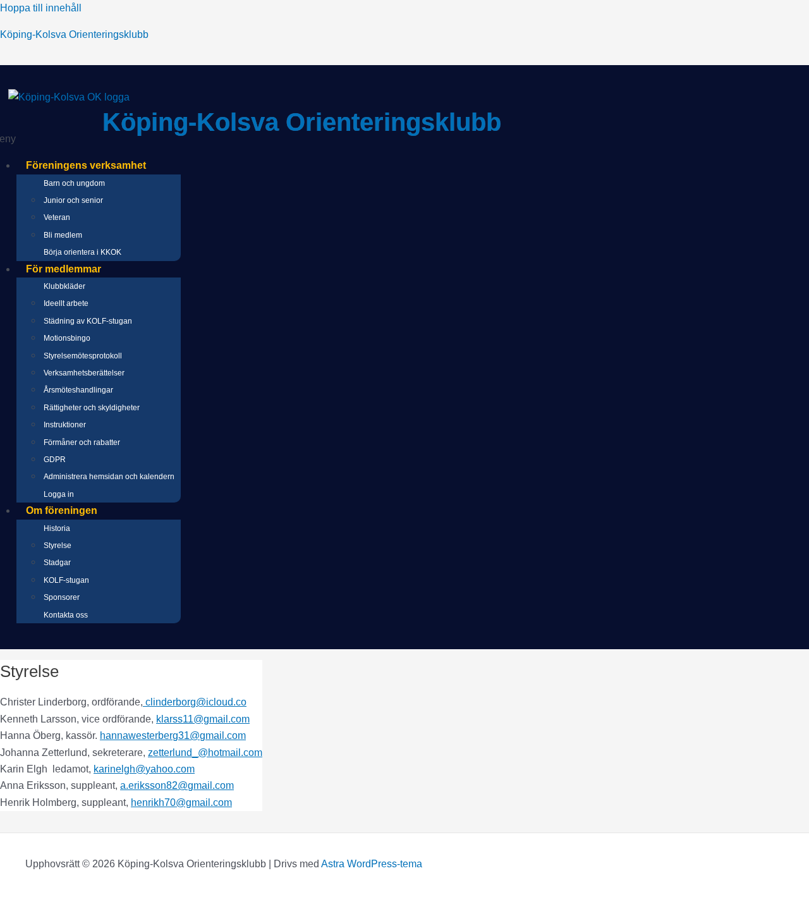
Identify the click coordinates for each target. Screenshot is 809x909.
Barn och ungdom (74, 183)
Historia (57, 528)
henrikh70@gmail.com (181, 802)
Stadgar (57, 562)
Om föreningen (61, 510)
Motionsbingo (67, 338)
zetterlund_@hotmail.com (205, 752)
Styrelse (57, 545)
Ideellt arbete (66, 303)
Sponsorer (62, 597)
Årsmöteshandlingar (78, 390)
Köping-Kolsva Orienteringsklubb (74, 34)
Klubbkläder (64, 286)
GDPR (55, 459)
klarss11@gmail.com (203, 719)
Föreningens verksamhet (86, 165)
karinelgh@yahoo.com (144, 769)
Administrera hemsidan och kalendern (109, 476)
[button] (310, 165)
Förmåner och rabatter (82, 442)
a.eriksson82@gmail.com (177, 785)
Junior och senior (73, 200)
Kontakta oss (66, 615)
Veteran (57, 217)
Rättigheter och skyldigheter (92, 407)
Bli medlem (63, 235)
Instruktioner (65, 424)
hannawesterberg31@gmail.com (173, 735)
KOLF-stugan (66, 580)
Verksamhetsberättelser (84, 373)
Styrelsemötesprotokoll (83, 355)
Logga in (59, 494)
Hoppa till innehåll (41, 8)
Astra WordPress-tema (371, 863)
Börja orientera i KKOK (82, 252)
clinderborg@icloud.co (194, 702)
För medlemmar (63, 269)
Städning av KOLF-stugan (88, 321)
